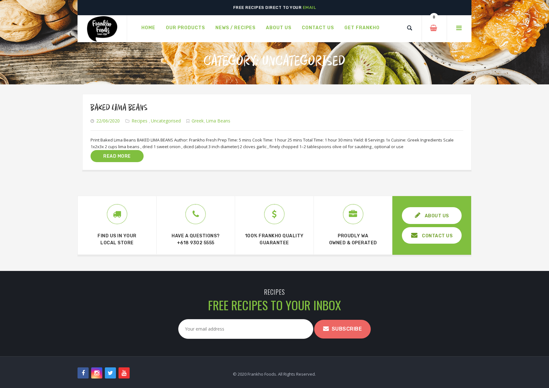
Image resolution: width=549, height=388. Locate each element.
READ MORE (117, 156)
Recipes (139, 121)
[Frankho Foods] (102, 29)
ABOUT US (436, 216)
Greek (198, 121)
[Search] (409, 28)
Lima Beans (218, 121)
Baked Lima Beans (119, 107)
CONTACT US (437, 236)
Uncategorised (166, 121)
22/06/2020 (108, 121)
